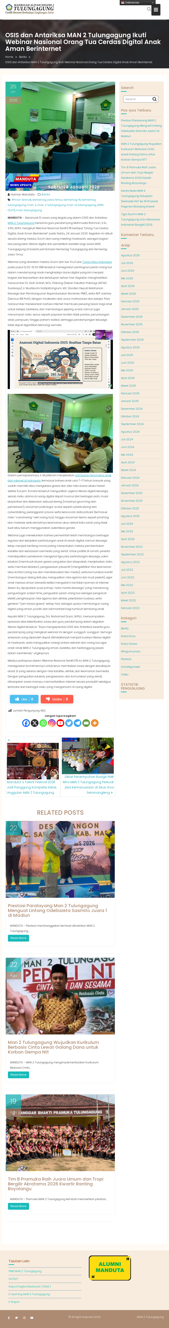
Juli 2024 (127, 439)
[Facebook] (26, 723)
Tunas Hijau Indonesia (97, 262)
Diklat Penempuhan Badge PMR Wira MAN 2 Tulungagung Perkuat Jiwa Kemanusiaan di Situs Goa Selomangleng (88, 785)
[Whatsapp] (43, 723)
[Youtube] (60, 723)
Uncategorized (130, 667)
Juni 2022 (127, 577)
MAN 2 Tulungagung (21, 223)
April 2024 (128, 462)
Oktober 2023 (130, 508)
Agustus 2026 (130, 255)
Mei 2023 (127, 531)
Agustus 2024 (130, 432)
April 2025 (128, 378)
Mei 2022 (127, 585)
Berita (46, 194)
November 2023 (131, 501)
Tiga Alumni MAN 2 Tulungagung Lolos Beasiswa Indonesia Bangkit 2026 (140, 219)
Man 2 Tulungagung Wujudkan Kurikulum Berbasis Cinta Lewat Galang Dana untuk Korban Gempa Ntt (53, 1047)
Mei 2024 (127, 455)
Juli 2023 (127, 524)
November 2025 (132, 324)
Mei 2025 (127, 370)
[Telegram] (77, 723)
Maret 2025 (128, 386)
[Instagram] (52, 723)
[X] (35, 723)
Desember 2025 (132, 317)
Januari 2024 (130, 485)
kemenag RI (72, 200)
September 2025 (132, 340)
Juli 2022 (127, 570)
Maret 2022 (128, 600)
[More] (95, 723)
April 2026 (128, 286)
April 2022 (128, 593)
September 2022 (132, 554)
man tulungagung (29, 210)
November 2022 (132, 547)
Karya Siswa (129, 644)
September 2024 (132, 424)
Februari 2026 (130, 301)
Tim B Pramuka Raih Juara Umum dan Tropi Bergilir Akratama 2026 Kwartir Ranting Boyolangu (55, 1184)
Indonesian (132, 2)
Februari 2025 (130, 393)
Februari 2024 (130, 478)
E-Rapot (14, 1302)
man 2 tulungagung (51, 205)
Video (125, 674)
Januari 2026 (130, 309)
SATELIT (13, 1279)
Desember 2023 (131, 493)
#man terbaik (21, 200)
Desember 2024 (132, 409)
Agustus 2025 (130, 347)
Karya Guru (128, 636)
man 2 (31, 205)
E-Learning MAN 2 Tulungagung (29, 1294)
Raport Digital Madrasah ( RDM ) (30, 1286)
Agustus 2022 (130, 562)
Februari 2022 (130, 608)
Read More (18, 938)
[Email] (86, 723)
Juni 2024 (127, 447)
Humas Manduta (23, 194)
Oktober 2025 (130, 332)
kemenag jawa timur (47, 200)
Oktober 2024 (130, 416)
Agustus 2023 (130, 516)
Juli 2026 (127, 263)
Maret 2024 (128, 470)
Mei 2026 (127, 278)
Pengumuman (130, 651)
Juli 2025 (127, 355)
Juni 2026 (127, 271)
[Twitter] (69, 723)
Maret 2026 (128, 294)
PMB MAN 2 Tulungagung (25, 1271)
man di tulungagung (81, 205)
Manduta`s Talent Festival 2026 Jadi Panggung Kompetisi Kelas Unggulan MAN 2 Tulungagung (32, 787)
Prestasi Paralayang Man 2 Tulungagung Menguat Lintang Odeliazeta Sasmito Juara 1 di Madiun (57, 910)
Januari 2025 (130, 401)
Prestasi (126, 659)
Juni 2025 (127, 363)
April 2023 (127, 539)
